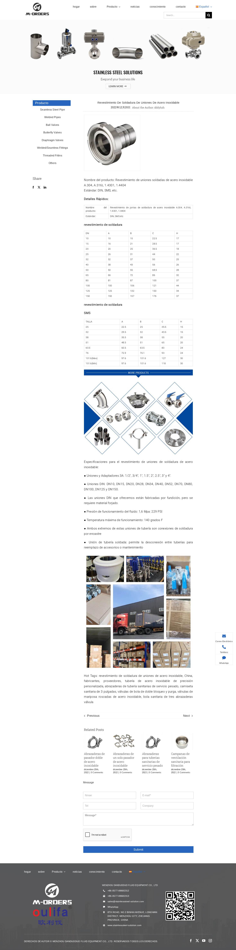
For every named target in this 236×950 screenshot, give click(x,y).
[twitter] (197, 940)
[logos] (37, 3)
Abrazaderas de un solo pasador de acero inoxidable (123, 759)
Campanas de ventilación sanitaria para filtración (180, 759)
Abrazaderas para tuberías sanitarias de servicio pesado (152, 759)
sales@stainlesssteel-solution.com (126, 901)
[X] (39, 187)
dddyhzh (159, 107)
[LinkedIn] (45, 187)
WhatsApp (113, 907)
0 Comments (97, 772)
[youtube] (203, 940)
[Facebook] (33, 187)
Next (186, 715)
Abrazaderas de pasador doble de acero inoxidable (94, 759)
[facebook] (190, 940)
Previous (93, 715)
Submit (138, 849)
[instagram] (210, 940)
